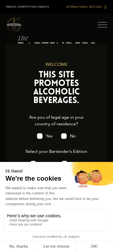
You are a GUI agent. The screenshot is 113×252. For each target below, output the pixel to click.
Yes (49, 136)
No (73, 136)
